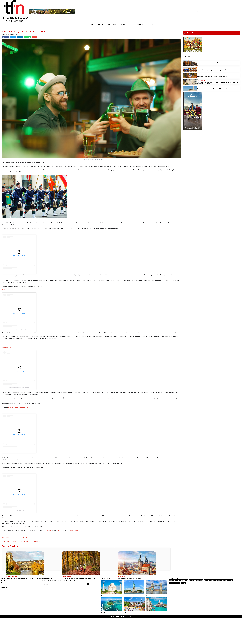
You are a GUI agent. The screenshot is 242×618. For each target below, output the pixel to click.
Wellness (231, 580)
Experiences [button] (140, 24)
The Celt (4, 289)
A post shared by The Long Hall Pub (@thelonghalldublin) (19, 271)
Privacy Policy (4, 587)
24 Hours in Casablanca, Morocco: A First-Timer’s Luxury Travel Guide (213, 88)
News (109, 24)
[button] (152, 24)
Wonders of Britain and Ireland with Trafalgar (19, 407)
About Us (3, 580)
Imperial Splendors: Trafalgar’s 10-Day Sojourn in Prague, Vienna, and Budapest (21, 541)
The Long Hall (5, 232)
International (101, 24)
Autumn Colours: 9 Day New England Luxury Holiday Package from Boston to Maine (216, 70)
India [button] (92, 24)
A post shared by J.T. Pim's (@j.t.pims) (19, 510)
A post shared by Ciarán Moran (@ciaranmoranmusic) (19, 451)
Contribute (3, 582)
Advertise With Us (5, 585)
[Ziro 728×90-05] (52, 11)
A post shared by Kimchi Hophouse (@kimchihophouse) (19, 387)
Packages (183, 583)
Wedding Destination (174, 583)
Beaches (191, 580)
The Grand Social (6, 411)
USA (124, 595)
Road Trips (206, 580)
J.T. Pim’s (4, 471)
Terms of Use (4, 589)
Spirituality (224, 580)
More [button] (131, 24)
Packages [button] (122, 24)
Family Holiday (184, 580)
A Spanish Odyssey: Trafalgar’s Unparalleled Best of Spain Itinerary (18, 537)
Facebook (49, 530)
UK (146, 595)
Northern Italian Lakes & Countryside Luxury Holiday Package (211, 62)
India (102, 595)
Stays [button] (114, 24)
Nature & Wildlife (198, 580)
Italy (147, 612)
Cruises (177, 580)
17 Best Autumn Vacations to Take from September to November (212, 76)
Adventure (172, 580)
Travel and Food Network (74, 530)
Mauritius (103, 612)
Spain (125, 612)
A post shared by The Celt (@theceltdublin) (19, 329)
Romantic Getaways (216, 580)
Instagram (60, 530)
